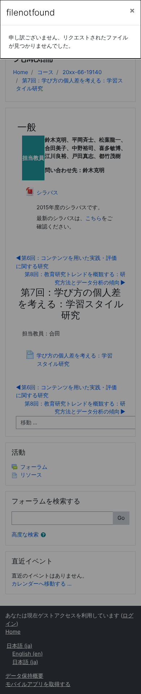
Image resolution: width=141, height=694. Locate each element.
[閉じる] (132, 10)
